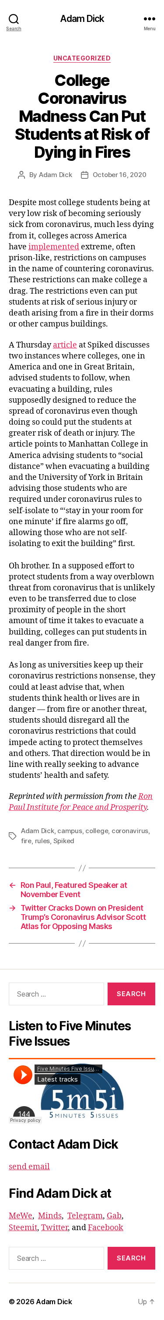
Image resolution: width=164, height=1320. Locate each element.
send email (29, 1167)
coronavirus (130, 831)
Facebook (105, 1228)
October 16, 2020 (120, 174)
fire (26, 841)
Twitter (54, 1228)
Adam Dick (82, 18)
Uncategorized (82, 58)
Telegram (85, 1216)
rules (42, 841)
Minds (50, 1216)
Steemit (23, 1228)
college (96, 831)
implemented (53, 247)
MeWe (20, 1216)
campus (69, 831)
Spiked (63, 841)
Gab (114, 1216)
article (65, 345)
